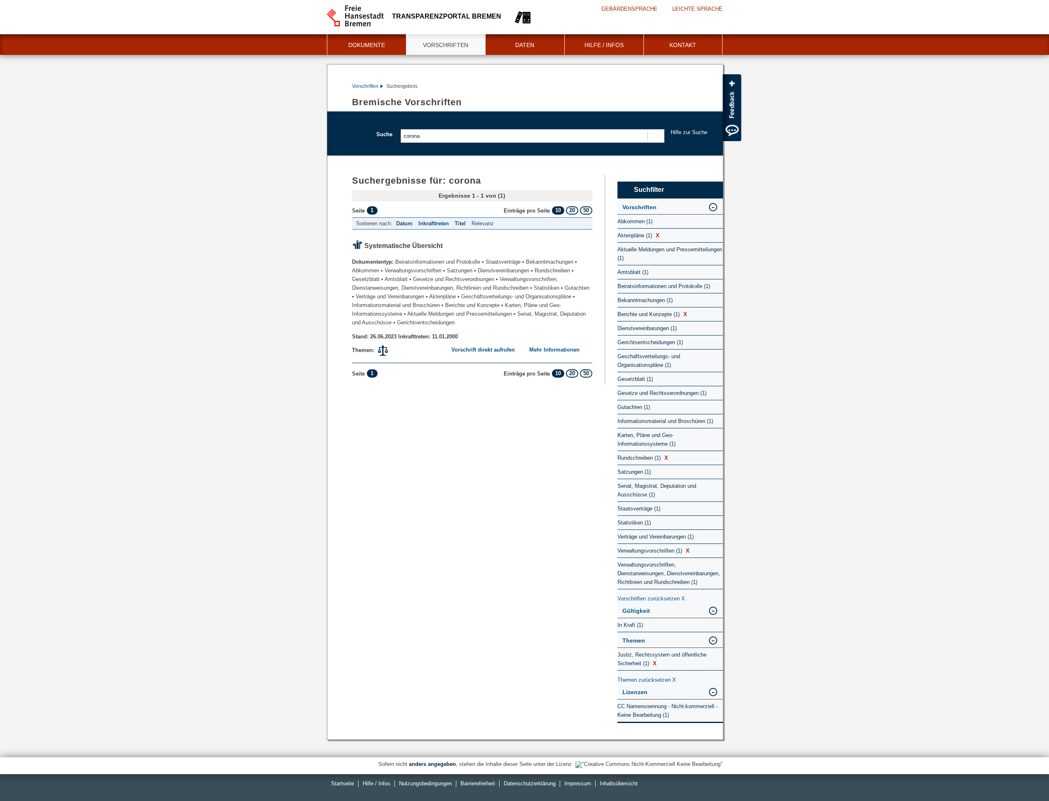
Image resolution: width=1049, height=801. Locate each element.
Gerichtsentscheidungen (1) (650, 342)
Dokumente (366, 45)
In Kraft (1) (630, 625)
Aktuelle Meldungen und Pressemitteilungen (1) (669, 253)
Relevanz (483, 223)
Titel (460, 223)
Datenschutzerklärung (530, 783)
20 (572, 210)
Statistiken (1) (634, 523)
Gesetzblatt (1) (635, 379)
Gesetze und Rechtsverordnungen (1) (661, 393)
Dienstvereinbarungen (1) (647, 328)
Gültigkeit (636, 610)
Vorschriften (445, 45)
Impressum (577, 783)
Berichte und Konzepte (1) (652, 314)
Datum (404, 223)
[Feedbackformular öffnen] (732, 107)
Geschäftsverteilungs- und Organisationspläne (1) (648, 360)
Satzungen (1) (634, 472)
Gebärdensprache (629, 9)
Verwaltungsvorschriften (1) (653, 551)
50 (586, 210)
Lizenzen (635, 692)
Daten (524, 45)
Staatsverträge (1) (638, 509)
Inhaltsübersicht (619, 783)
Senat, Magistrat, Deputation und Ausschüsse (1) (656, 490)
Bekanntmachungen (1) (645, 300)
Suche (384, 134)
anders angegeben (432, 764)
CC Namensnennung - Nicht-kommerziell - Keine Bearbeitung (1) (667, 710)
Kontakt (682, 45)
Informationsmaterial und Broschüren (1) (665, 421)
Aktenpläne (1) (638, 235)
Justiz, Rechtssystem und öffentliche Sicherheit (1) (661, 659)
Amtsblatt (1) (632, 272)
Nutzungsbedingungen (425, 783)
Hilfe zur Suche (689, 132)
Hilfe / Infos (604, 45)
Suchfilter (649, 189)
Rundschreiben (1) (642, 458)
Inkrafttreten (433, 223)
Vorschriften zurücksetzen (651, 598)
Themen (633, 640)
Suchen (656, 136)
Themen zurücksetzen (646, 680)
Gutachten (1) (633, 407)
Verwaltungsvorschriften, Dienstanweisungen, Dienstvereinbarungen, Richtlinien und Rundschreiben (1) (668, 573)
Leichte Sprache (697, 9)
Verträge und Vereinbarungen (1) (655, 537)
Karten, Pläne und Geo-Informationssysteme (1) (646, 439)
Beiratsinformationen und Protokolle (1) (663, 286)
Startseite (342, 783)
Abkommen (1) (634, 221)
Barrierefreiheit (477, 783)
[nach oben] (1023, 775)
